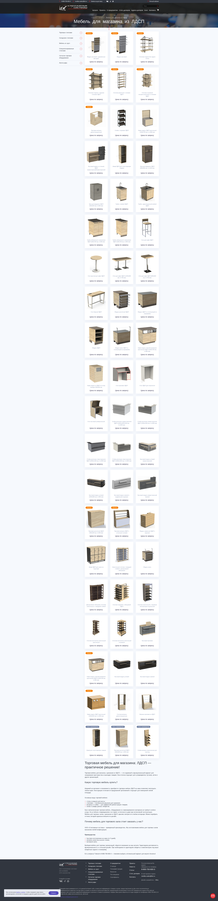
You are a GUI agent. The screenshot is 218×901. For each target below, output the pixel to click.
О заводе (113, 866)
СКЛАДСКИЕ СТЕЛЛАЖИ (66, 38)
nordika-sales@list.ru (81, 1)
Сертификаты (114, 877)
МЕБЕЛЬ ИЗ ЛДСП (64, 43)
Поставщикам (114, 874)
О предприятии (112, 10)
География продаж (116, 869)
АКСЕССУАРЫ (63, 63)
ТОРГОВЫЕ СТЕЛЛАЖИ (65, 32)
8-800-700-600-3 (66, 1)
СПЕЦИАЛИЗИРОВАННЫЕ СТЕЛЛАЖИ (66, 50)
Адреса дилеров (137, 10)
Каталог (95, 10)
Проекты (102, 10)
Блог (146, 10)
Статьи (131, 870)
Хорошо (53, 893)
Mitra (156, 880)
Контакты (152, 10)
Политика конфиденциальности (68, 897)
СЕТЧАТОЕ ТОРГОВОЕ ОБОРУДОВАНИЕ (65, 57)
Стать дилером (124, 10)
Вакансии (113, 872)
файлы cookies (20, 892)
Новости (132, 867)
